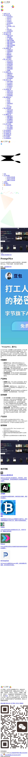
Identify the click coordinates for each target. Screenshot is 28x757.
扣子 (6, 695)
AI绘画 (2, 254)
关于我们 (6, 183)
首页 (5, 174)
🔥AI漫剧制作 (7, 185)
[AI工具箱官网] (8, 142)
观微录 (21, 703)
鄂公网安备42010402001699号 (13, 755)
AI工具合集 (7, 175)
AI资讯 (5, 181)
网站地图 (3, 703)
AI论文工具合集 (11, 178)
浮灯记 (17, 703)
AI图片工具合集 (11, 180)
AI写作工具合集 (11, 177)
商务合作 (8, 703)
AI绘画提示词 (7, 254)
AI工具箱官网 (13, 752)
